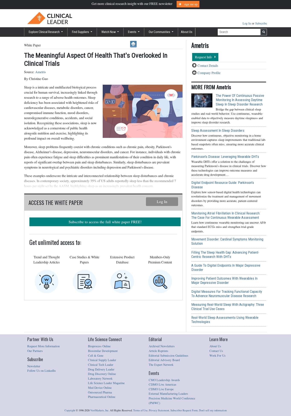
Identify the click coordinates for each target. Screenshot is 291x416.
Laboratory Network (100, 378)
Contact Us (216, 351)
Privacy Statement (159, 410)
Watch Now (109, 32)
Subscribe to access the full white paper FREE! (105, 221)
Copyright (70, 410)
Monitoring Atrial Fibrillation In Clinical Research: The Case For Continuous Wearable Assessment (225, 215)
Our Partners (35, 351)
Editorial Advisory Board (164, 360)
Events (132, 32)
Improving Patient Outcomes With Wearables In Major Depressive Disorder (224, 280)
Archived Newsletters (162, 346)
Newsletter (33, 366)
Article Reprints (158, 351)
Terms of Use (140, 410)
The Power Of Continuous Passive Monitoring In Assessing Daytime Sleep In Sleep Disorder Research (240, 99)
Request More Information (43, 346)
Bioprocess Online (99, 346)
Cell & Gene (95, 355)
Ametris (40, 72)
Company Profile (208, 72)
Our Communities (160, 32)
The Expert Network (161, 365)
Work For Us (217, 355)
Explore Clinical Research (44, 32)
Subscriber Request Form (184, 410)
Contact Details (207, 65)
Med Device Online (100, 388)
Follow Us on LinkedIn (41, 371)
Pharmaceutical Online (101, 397)
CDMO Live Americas (162, 384)
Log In (247, 23)
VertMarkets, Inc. (99, 410)
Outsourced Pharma (100, 392)
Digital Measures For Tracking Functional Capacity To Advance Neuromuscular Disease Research (226, 293)
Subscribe (261, 23)
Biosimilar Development (103, 351)
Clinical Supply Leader (102, 360)
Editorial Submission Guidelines (168, 355)
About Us (186, 32)
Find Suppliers (81, 32)
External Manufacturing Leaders (168, 394)
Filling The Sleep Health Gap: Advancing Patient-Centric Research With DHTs (225, 254)
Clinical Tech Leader (100, 365)
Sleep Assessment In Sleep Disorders (217, 130)
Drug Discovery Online (102, 374)
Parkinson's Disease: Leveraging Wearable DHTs (225, 156)
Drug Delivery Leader (101, 369)
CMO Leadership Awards (164, 380)
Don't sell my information (213, 410)
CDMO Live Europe (161, 389)
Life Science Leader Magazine (106, 383)
